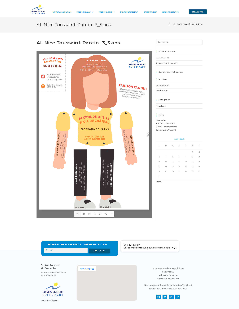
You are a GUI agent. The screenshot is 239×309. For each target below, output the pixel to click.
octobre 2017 (162, 90)
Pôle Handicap (84, 12)
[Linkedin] (165, 297)
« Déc (158, 182)
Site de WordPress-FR (166, 130)
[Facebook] (158, 297)
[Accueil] (170, 24)
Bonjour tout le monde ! (166, 63)
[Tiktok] (177, 297)
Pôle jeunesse (105, 12)
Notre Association (62, 12)
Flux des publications (165, 123)
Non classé (161, 106)
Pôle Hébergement (129, 12)
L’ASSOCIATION (163, 58)
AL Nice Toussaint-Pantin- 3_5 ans (187, 24)
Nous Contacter (170, 12)
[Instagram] (171, 297)
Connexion (161, 120)
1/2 (77, 214)
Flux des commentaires (166, 127)
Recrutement (150, 12)
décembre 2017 (163, 85)
